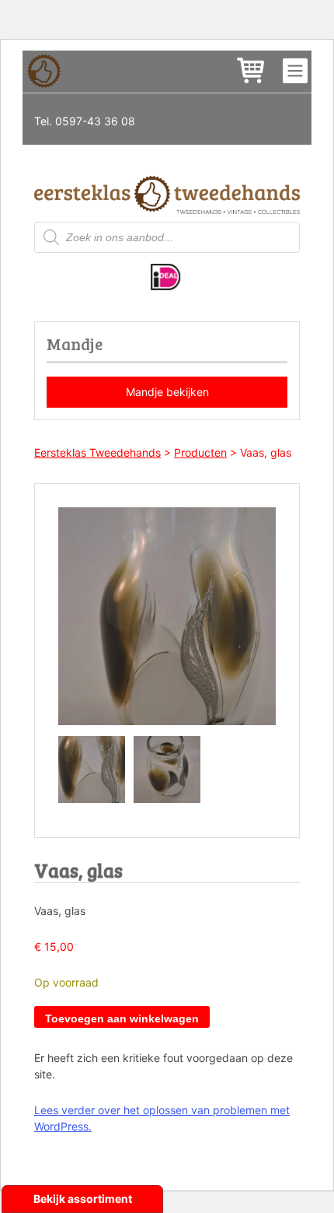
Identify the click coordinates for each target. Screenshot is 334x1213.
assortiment (100, 1198)
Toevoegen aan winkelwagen (122, 1018)
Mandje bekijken (167, 391)
